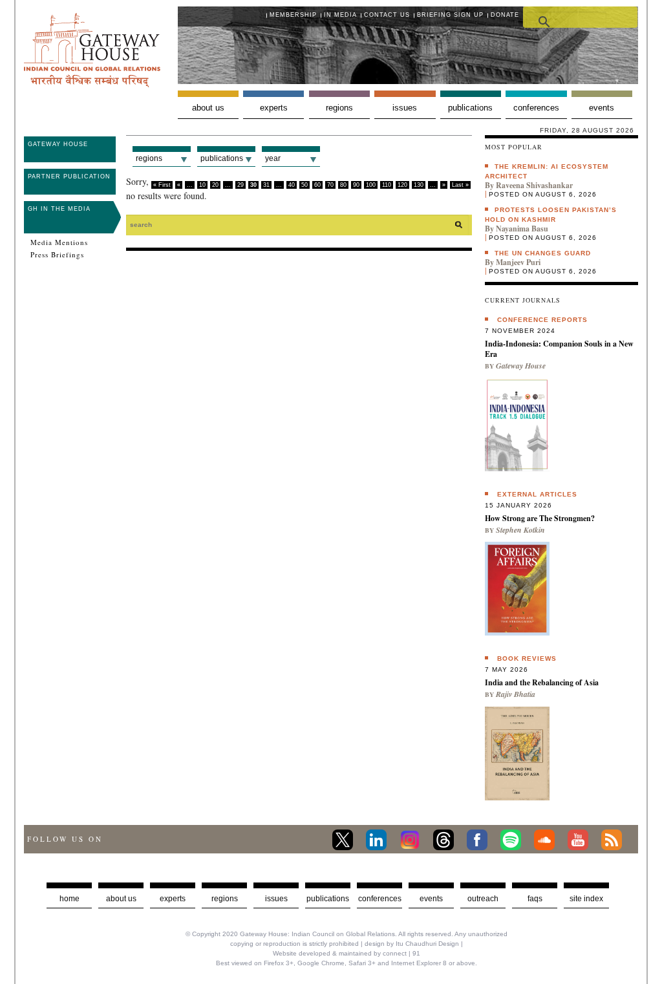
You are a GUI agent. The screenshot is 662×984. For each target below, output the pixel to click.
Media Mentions (59, 242)
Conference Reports (542, 319)
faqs (535, 898)
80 (343, 185)
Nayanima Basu (522, 228)
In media (340, 15)
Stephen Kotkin (520, 529)
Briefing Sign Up (450, 15)
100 (371, 185)
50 (304, 185)
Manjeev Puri (518, 262)
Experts (274, 107)
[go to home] (92, 84)
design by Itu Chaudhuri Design (412, 943)
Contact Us (387, 15)
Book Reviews (527, 658)
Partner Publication (69, 176)
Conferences (536, 107)
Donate (505, 15)
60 (317, 185)
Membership (293, 15)
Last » (460, 185)
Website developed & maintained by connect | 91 (346, 953)
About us (208, 107)
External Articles (537, 494)
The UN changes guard (543, 253)
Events (601, 107)
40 (291, 185)
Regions (339, 107)
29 (240, 185)
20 (215, 185)
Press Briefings (57, 254)
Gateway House (58, 144)
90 (356, 185)
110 (386, 185)
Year (273, 158)
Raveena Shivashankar (534, 185)
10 (202, 185)
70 (330, 185)
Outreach (482, 898)
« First (162, 185)
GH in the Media (59, 209)
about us (121, 898)
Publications (470, 107)
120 (402, 185)
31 (266, 185)
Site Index (586, 898)
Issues (404, 107)
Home (69, 898)
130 (418, 185)
